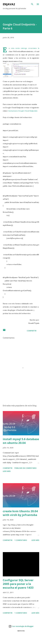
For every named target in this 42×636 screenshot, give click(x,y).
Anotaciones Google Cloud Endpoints (22, 111)
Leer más (6, 471)
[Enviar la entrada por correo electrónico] (4, 331)
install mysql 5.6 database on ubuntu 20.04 (21, 441)
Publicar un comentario (25, 468)
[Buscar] (32, 4)
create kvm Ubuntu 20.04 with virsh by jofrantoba (20, 513)
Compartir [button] (31, 331)
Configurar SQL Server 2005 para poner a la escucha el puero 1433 (18, 583)
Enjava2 (9, 4)
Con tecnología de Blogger (22, 626)
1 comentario (20, 540)
